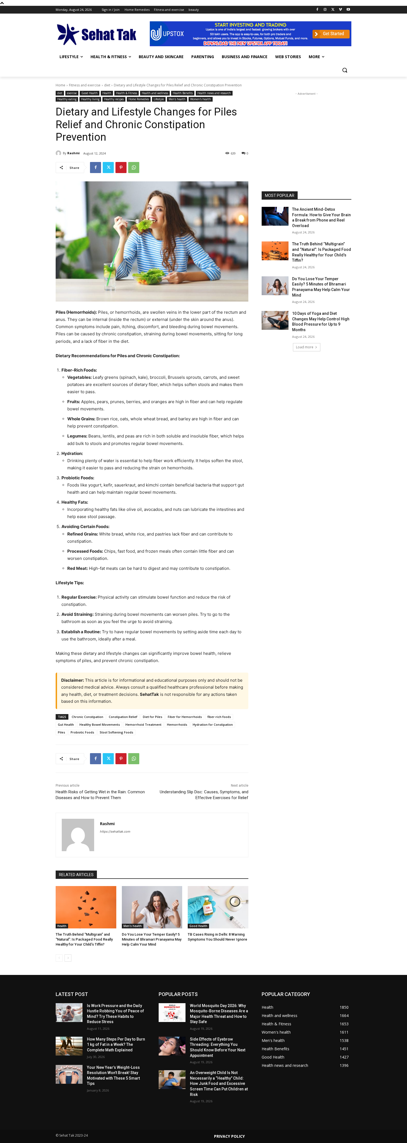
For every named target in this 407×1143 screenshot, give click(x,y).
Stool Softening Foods (116, 732)
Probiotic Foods (82, 732)
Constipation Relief (123, 717)
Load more (304, 347)
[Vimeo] (340, 10)
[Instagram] (325, 10)
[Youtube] (348, 10)
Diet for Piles (152, 717)
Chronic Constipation (87, 717)
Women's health (200, 99)
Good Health (89, 93)
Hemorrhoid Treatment (143, 724)
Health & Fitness (126, 93)
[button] (344, 70)
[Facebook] (317, 10)
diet (107, 85)
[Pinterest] (121, 167)
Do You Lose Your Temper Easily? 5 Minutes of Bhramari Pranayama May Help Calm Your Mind (151, 939)
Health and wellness (155, 93)
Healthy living (90, 99)
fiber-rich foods (219, 717)
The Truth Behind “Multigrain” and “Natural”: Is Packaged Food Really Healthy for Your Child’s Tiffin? (84, 939)
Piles (61, 732)
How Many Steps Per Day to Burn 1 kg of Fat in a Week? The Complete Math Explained (116, 1044)
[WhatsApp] (133, 167)
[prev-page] (59, 958)
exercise (72, 93)
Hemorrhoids (177, 724)
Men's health (177, 99)
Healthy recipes (114, 99)
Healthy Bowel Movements (99, 724)
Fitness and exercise (85, 85)
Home (60, 85)
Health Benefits (183, 93)
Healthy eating (66, 99)
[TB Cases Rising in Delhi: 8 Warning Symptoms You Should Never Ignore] (218, 907)
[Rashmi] (59, 153)
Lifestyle (159, 99)
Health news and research (214, 93)
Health (106, 93)
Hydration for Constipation (213, 724)
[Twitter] (333, 10)
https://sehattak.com (115, 831)
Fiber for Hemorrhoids (185, 717)
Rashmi (73, 153)
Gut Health (66, 724)
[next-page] (68, 958)
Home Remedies (138, 99)
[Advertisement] (306, 131)
